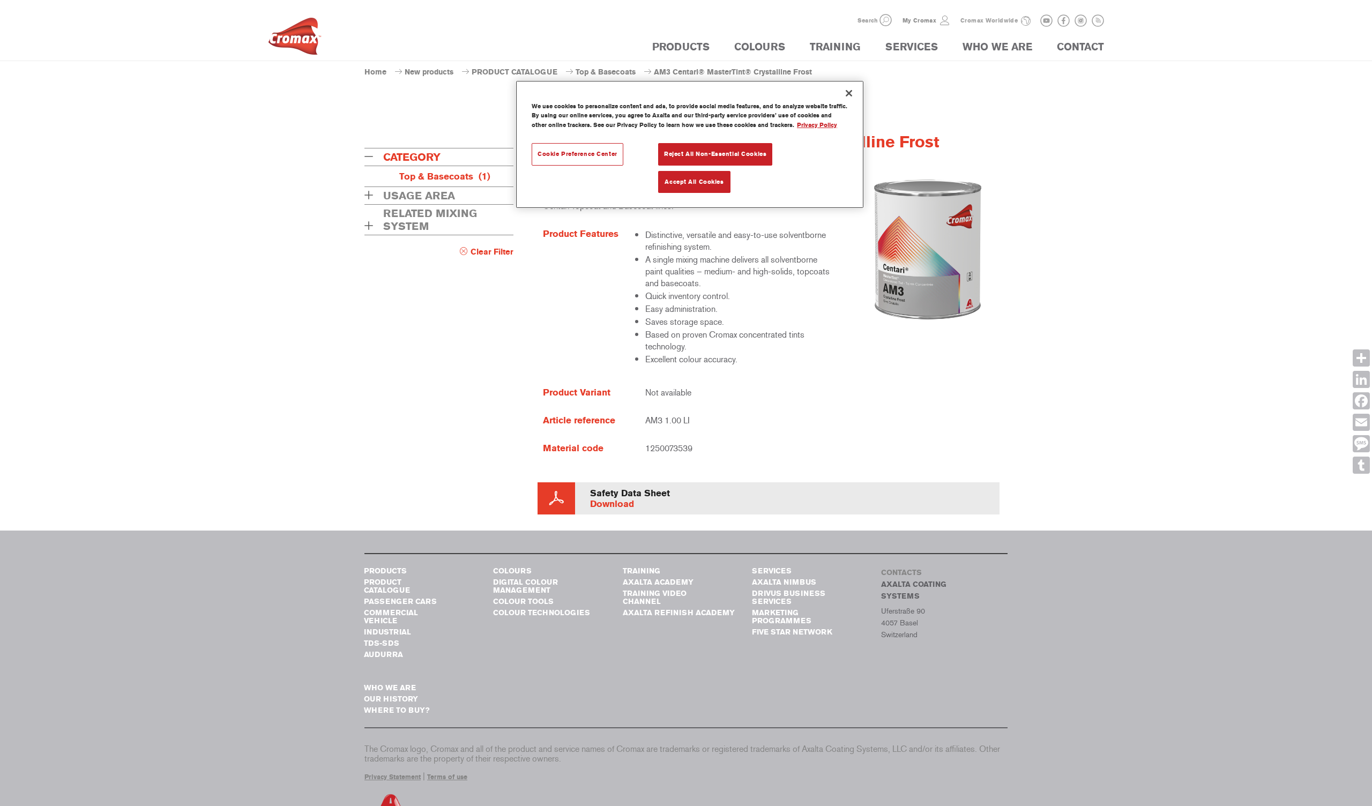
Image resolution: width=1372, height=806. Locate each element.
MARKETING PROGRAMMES (781, 617)
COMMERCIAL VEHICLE (391, 617)
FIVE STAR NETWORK (792, 632)
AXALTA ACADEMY (658, 582)
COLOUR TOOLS (523, 602)
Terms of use (447, 777)
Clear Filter (492, 252)
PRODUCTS (681, 47)
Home (375, 72)
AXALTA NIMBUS (784, 582)
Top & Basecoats (606, 72)
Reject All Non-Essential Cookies (715, 154)
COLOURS (759, 47)
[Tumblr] (1361, 465)
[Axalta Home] (295, 39)
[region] (690, 144)
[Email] (1361, 422)
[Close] (849, 93)
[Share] (1361, 358)
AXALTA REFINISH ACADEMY (679, 613)
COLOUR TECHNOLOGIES (541, 613)
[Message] (1361, 443)
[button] (885, 20)
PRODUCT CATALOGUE (514, 72)
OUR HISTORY (391, 699)
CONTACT (1080, 47)
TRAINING (835, 47)
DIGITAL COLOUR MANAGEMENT (525, 586)
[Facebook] (1361, 401)
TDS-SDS (381, 643)
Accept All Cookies (694, 181)
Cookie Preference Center (577, 154)
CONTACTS (901, 572)
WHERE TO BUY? (396, 710)
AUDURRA (383, 655)
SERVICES (911, 47)
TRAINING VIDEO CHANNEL (655, 597)
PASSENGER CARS (400, 602)
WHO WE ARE (997, 47)
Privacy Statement (392, 777)
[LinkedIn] (1361, 379)
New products (429, 72)
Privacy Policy (817, 125)
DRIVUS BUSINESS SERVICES (788, 597)
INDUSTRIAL (387, 632)
